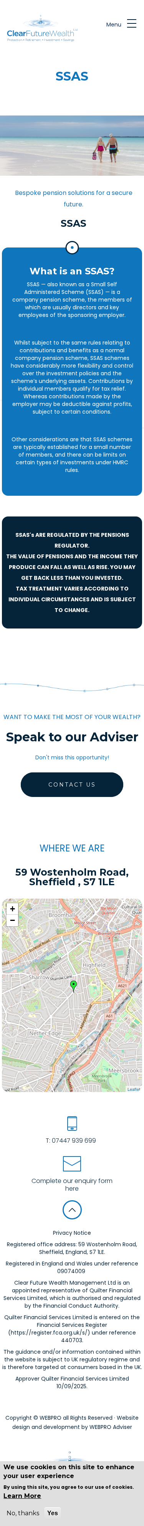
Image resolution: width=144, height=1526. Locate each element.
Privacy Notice (72, 1233)
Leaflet (133, 1089)
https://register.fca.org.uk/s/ (49, 1332)
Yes (52, 1513)
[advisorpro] (41, 29)
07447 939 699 (73, 1140)
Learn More (22, 1496)
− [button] (12, 920)
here (72, 1188)
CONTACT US (72, 784)
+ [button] (12, 909)
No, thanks (23, 1513)
